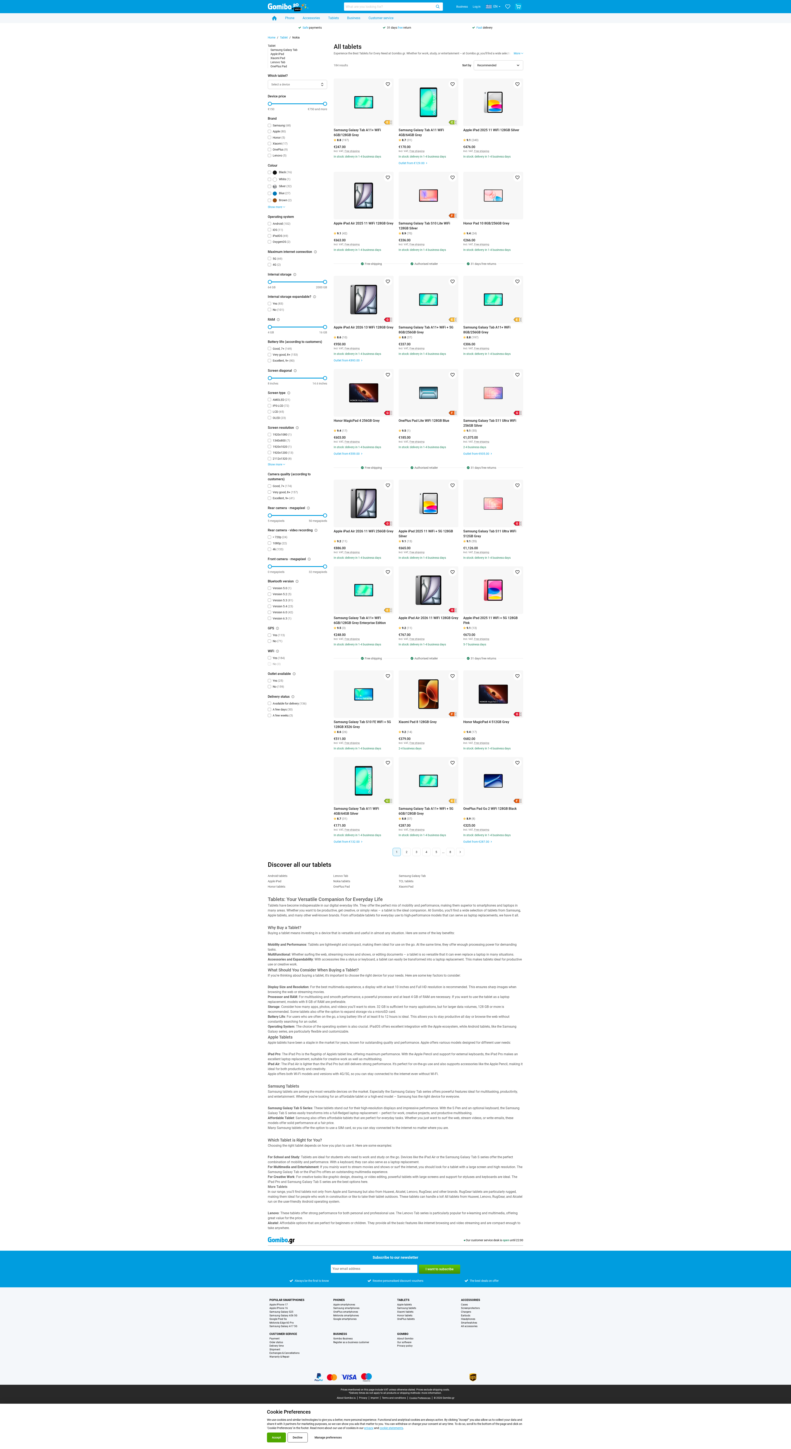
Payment (274, 1338)
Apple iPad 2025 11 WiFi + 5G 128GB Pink (490, 620)
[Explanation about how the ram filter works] (278, 319)
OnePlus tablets (406, 1319)
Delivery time (276, 1346)
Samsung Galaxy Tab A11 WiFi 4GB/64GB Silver (356, 811)
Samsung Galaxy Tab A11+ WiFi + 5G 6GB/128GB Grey (426, 811)
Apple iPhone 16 (278, 1308)
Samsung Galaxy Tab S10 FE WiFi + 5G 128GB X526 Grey (362, 724)
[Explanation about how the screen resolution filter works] (297, 427)
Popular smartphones (286, 1300)
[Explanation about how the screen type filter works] (288, 393)
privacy (368, 1428)
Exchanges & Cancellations (284, 1353)
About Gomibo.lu (346, 1397)
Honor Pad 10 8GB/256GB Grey (486, 223)
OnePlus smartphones (345, 1312)
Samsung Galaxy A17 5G (283, 1326)
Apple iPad (277, 54)
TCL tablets (406, 881)
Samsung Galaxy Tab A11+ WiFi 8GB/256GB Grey (486, 329)
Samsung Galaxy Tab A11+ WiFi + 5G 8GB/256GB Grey (426, 329)
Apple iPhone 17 (278, 1304)
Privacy (363, 1397)
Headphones (468, 1319)
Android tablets (277, 876)
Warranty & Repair (279, 1357)
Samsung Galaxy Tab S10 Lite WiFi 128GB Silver (424, 225)
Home (271, 37)
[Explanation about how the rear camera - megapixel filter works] (308, 508)
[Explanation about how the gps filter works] (277, 628)
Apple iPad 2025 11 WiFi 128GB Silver (491, 130)
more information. (431, 1393)
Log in (477, 6)
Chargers (466, 1312)
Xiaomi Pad (277, 58)
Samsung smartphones (346, 1308)
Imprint (375, 1397)
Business (462, 6)
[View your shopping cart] (518, 6)
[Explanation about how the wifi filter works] (277, 651)
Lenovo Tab (277, 62)
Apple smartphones (344, 1304)
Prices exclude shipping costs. (433, 1389)
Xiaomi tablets (405, 1312)
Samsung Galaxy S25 (281, 1312)
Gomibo (402, 1334)
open (506, 1240)
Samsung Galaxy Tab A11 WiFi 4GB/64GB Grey (421, 132)
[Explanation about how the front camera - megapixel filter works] (309, 559)
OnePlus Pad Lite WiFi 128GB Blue (424, 421)
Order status (276, 1342)
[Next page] (460, 852)
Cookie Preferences (420, 1398)
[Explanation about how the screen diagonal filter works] (295, 370)
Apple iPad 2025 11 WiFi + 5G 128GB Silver (426, 533)
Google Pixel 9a (278, 1319)
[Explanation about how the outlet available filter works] (294, 673)
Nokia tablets (341, 881)
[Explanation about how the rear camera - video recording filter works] (316, 530)
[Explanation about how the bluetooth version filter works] (297, 581)
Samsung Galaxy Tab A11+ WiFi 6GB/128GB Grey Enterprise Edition (360, 620)
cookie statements (391, 1428)
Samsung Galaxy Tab (283, 49)
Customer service (381, 18)
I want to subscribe (440, 1269)
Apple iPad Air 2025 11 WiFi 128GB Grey (363, 223)
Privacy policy (405, 1346)
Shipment (274, 1349)
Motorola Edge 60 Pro (281, 1323)
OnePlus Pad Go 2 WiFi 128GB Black (490, 809)
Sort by (466, 65)
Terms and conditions (394, 1397)
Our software (404, 1342)
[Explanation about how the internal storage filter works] (294, 274)
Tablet (284, 37)
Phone (289, 18)
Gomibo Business (343, 1338)
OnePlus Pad (278, 66)
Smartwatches (469, 1323)
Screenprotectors (470, 1308)
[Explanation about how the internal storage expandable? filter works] (314, 296)
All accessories (469, 1326)
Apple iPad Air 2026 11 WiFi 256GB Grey (363, 531)
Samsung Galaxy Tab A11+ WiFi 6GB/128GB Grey (357, 132)
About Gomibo (405, 1338)
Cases (464, 1304)
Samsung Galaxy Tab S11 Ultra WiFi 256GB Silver (489, 423)
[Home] (274, 18)
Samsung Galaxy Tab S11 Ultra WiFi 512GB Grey (489, 533)
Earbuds (465, 1315)
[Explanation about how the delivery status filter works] (293, 696)
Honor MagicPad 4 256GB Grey (357, 421)
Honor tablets (276, 886)
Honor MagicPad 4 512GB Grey (486, 722)
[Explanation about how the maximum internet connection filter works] (315, 252)
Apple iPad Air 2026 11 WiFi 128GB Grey (428, 618)
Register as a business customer (351, 1342)
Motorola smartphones (346, 1315)
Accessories (311, 18)
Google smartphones (345, 1319)
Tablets (333, 18)
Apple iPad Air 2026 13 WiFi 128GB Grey (363, 327)
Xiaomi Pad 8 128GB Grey (418, 722)
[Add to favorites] (388, 84)
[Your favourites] (508, 6)
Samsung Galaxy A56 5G (283, 1315)
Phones (339, 1300)
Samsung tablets (406, 1308)
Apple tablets (404, 1304)
